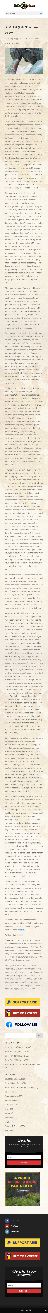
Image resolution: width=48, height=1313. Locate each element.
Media (7, 1109)
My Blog (31, 39)
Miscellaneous (10, 1117)
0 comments (16, 43)
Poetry (7, 1130)
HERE (22, 929)
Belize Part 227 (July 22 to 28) (17, 1051)
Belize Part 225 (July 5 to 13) (16, 1060)
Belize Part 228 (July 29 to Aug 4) (18, 1047)
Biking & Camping (11, 1096)
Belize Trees (9, 1092)
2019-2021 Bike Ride (13, 1079)
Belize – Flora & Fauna (13, 1083)
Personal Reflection (12, 1126)
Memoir (7, 1113)
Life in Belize (9, 1104)
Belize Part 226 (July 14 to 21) (17, 1056)
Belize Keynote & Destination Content (19, 1087)
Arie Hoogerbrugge (13, 39)
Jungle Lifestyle (11, 1100)
